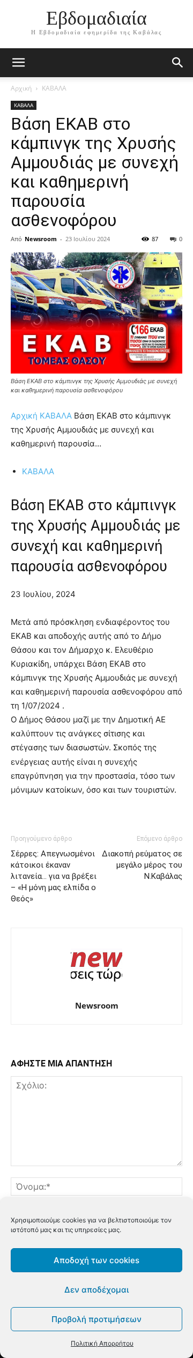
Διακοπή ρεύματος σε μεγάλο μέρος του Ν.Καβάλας (142, 865)
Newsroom (41, 239)
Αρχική (21, 88)
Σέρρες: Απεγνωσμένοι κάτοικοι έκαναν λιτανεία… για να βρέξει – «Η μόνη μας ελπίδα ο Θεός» (53, 876)
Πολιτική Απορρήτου (102, 1343)
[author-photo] (96, 990)
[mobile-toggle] (18, 62)
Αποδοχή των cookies (96, 1260)
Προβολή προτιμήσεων (96, 1319)
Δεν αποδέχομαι (96, 1290)
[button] (178, 62)
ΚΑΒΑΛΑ (54, 88)
